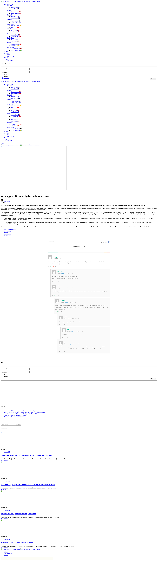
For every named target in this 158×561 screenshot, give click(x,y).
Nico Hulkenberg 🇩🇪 (16, 48)
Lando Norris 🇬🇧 (15, 7)
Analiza (6, 57)
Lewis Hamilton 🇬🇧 (16, 13)
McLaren (9, 5)
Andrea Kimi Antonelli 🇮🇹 (17, 22)
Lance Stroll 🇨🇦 (15, 27)
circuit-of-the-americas (10, 229)
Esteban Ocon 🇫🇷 (15, 35)
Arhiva (2, 143)
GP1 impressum (8, 553)
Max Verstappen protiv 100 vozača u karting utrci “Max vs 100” (20, 413)
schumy (62, 273)
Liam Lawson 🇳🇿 (15, 18)
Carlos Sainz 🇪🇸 (15, 45)
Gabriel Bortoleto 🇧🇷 (16, 50)
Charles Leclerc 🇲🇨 (16, 12)
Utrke (8, 54)
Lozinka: (4, 72)
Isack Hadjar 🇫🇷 (15, 41)
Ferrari (9, 10)
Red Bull (9, 15)
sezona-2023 (7, 234)
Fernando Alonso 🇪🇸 (16, 25)
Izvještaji (6, 53)
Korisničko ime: (6, 69)
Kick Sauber (10, 47)
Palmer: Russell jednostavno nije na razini (15, 415)
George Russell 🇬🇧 (15, 21)
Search (18, 424)
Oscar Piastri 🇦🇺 (15, 8)
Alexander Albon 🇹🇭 (16, 44)
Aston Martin (10, 24)
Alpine (9, 28)
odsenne (66, 302)
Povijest (6, 59)
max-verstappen (8, 231)
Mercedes (9, 19)
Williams (9, 42)
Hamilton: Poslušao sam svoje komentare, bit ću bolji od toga (20, 411)
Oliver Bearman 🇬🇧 (16, 36)
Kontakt (6, 555)
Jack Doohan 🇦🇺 (15, 32)
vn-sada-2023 (7, 235)
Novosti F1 (7, 192)
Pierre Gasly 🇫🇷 (15, 30)
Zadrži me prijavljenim (7, 75)
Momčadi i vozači (8, 4)
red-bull (6, 232)
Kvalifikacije (10, 56)
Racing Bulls (10, 38)
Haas (8, 33)
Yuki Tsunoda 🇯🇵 (15, 39)
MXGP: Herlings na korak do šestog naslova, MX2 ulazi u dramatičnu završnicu (25, 412)
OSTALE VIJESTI (9, 60)
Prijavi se (153, 79)
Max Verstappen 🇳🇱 (16, 16)
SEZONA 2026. (8, 51)
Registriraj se (5, 78)
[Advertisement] (14, 391)
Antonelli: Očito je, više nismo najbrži (14, 416)
